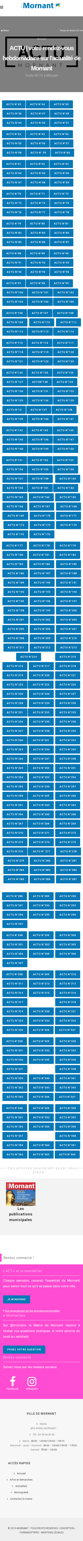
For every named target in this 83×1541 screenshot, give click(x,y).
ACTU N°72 (61, 193)
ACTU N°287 (68, 879)
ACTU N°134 (40, 400)
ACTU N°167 (41, 506)
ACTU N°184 (41, 564)
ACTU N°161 (40, 488)
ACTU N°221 (67, 675)
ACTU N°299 (41, 935)
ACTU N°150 (65, 449)
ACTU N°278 (68, 851)
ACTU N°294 (15, 914)
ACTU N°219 (15, 675)
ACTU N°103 (15, 301)
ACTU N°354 (15, 1126)
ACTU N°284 (68, 870)
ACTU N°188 (68, 573)
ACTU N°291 (15, 905)
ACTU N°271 (41, 833)
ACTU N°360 (41, 1145)
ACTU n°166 (15, 506)
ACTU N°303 (67, 944)
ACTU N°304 (15, 953)
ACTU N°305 (41, 953)
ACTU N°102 (65, 292)
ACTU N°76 (14, 212)
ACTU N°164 (41, 497)
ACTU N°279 (16, 860)
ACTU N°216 (15, 666)
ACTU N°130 (15, 391)
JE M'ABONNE (16, 1299)
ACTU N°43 (13, 104)
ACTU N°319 (15, 1011)
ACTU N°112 (15, 331)
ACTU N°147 (65, 439)
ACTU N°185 (68, 564)
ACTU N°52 (13, 134)
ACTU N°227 (67, 694)
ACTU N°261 (15, 805)
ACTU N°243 (15, 749)
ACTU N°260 (67, 795)
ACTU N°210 (68, 638)
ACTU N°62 (37, 164)
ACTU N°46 (14, 113)
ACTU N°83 (37, 233)
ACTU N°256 (41, 786)
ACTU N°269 (67, 823)
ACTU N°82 (14, 233)
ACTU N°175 (15, 534)
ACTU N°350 (67, 1108)
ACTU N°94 (14, 272)
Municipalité (21, 1492)
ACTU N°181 (41, 554)
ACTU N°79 (13, 223)
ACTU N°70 (13, 193)
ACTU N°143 (40, 430)
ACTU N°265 (41, 814)
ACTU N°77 (37, 212)
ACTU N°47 (37, 113)
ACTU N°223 (40, 684)
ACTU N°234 (15, 721)
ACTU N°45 (61, 104)
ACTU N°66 (61, 173)
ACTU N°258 (15, 795)
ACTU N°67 (14, 182)
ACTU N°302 (41, 944)
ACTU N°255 (15, 786)
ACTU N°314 (15, 993)
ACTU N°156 (65, 469)
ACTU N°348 (14, 1108)
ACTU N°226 (41, 694)
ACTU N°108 (65, 313)
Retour (6, 30)
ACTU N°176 (42, 534)
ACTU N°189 (16, 582)
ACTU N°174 (68, 525)
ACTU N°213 (68, 647)
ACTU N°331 (15, 1050)
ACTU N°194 (68, 592)
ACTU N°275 (67, 842)
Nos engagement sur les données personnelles (32, 1310)
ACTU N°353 (67, 1117)
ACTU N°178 (41, 545)
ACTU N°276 (15, 851)
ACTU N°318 (67, 1002)
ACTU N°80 (37, 223)
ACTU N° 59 (38, 152)
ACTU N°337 (15, 1069)
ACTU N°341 (67, 1078)
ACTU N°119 (40, 352)
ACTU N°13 (14, 409)
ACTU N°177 (14, 545)
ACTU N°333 (67, 1050)
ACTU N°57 (61, 143)
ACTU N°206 (42, 629)
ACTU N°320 (41, 1011)
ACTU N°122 (40, 361)
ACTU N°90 (61, 253)
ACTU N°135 (65, 400)
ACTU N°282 (16, 870)
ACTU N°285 (16, 879)
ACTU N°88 (13, 253)
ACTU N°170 (42, 515)
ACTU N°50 (37, 122)
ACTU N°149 (40, 449)
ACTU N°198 (16, 610)
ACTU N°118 (15, 352)
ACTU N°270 (15, 833)
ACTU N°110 (41, 322)
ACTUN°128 (40, 382)
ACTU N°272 (67, 833)
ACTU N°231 (15, 712)
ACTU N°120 (65, 352)
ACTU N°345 (15, 1097)
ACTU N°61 (13, 164)
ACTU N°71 (37, 193)
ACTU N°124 (14, 372)
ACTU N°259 (40, 795)
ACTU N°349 (41, 1108)
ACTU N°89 (37, 253)
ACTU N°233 (67, 712)
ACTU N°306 (67, 953)
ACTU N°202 (42, 619)
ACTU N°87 (61, 242)
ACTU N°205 (15, 629)
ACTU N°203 (68, 619)
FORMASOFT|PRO (29, 1532)
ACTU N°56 (37, 143)
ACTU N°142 (14, 430)
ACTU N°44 (37, 104)
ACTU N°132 (65, 391)
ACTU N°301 (15, 944)
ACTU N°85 (14, 242)
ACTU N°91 (14, 262)
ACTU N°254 (67, 777)
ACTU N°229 (41, 703)
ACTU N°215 (67, 656)
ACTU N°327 (67, 1030)
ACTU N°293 (67, 905)
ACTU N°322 (15, 1020)
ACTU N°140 (40, 419)
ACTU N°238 (41, 731)
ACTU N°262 (41, 805)
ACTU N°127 (15, 382)
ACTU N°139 (15, 419)
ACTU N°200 (68, 610)
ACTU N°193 (42, 592)
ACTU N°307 (15, 963)
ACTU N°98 (37, 283)
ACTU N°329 (41, 1041)
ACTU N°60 (62, 152)
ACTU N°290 (67, 896)
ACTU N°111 (68, 322)
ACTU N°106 (14, 313)
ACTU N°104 (40, 301)
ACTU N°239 (67, 731)
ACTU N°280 (42, 860)
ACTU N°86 (37, 242)
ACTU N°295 (41, 914)
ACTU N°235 (41, 721)
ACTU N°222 (15, 684)
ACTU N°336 (67, 1059)
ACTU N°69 (61, 182)
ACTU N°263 (67, 805)
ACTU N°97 (13, 283)
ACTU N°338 (67, 1069)
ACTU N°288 (14, 896)
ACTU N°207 (68, 629)
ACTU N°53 (37, 134)
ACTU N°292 (41, 905)
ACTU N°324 (67, 1020)
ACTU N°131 (40, 391)
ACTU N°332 (41, 1050)
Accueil (41, 38)
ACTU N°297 (15, 924)
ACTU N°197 (68, 601)
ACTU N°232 (40, 712)
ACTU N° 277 (41, 851)
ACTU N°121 (15, 361)
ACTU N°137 (38, 409)
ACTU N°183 (15, 564)
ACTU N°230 (67, 703)
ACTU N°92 (37, 262)
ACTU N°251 (67, 768)
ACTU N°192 (16, 592)
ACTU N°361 (67, 1145)
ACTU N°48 (61, 113)
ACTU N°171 (68, 515)
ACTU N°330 (67, 1041)
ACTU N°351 (15, 1117)
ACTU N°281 (68, 860)
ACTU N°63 (61, 164)
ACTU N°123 (65, 361)
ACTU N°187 (42, 573)
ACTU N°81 (61, 223)
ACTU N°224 (67, 684)
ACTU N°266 (67, 814)
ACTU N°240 (15, 740)
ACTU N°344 (67, 1087)
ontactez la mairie (22, 1498)
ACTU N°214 (28, 656)
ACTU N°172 (16, 525)
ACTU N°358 (67, 1136)
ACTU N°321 (67, 1011)
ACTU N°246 (15, 758)
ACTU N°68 (37, 182)
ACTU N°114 (65, 331)
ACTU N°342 (15, 1087)
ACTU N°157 (15, 478)
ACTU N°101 (40, 292)
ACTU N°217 (41, 666)
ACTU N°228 (15, 703)
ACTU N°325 (15, 1030)
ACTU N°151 (14, 460)
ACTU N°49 (14, 122)
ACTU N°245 (67, 749)
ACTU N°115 (14, 343)
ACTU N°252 (15, 777)
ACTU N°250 (40, 768)
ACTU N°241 (40, 740)
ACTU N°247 (41, 758)
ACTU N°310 (67, 974)
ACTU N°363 (41, 1154)
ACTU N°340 (41, 1078)
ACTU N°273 (15, 842)
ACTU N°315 (41, 993)
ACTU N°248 (67, 758)
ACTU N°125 (40, 372)
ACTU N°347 (67, 1097)
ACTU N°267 (15, 823)
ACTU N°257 (67, 786)
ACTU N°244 (41, 749)
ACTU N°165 (67, 497)
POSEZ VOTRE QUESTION (24, 1349)
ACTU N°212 (42, 647)
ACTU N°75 (61, 203)
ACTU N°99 (61, 283)
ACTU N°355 (41, 1126)
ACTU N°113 (40, 331)
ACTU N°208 (16, 638)
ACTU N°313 (67, 983)
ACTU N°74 (37, 203)
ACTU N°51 (61, 122)
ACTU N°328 (14, 1041)
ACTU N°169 (15, 515)
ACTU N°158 (40, 478)
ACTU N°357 (15, 1136)
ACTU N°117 (65, 343)
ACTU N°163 (15, 497)
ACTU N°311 (15, 983)
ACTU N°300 (67, 935)
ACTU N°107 (40, 313)
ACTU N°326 (41, 1030)
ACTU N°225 (15, 694)
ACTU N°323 (41, 1020)
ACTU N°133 (15, 400)
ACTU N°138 (64, 409)
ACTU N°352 (41, 1117)
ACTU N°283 (42, 870)
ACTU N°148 (15, 449)
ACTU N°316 (67, 993)
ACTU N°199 (42, 610)
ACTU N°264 (15, 814)
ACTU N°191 (68, 582)
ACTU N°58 (14, 152)
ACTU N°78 (61, 212)
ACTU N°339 (15, 1078)
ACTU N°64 (14, 173)
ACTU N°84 (61, 233)
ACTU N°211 (16, 647)
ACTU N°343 (41, 1087)
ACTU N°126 (65, 372)
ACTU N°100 (15, 292)
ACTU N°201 (16, 619)
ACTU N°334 (15, 1059)
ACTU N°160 (15, 488)
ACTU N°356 (67, 1126)
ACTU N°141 (65, 419)
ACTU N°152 (40, 460)
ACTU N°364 (67, 1154)
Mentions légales (52, 1532)
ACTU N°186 (15, 573)
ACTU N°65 (37, 173)
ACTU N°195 (15, 601)
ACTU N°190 (42, 582)
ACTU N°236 (67, 721)
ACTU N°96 (61, 272)
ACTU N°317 (15, 1002)
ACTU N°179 (67, 545)
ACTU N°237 (15, 731)
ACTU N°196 (42, 601)
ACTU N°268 (40, 823)
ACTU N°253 (41, 777)
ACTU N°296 (67, 914)
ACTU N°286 (42, 879)
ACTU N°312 (41, 983)
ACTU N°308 (14, 974)
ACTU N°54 (61, 134)
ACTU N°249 (15, 768)
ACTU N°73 (14, 203)
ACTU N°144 (65, 430)
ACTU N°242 (67, 740)
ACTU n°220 (41, 675)
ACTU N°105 (65, 301)
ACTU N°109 (15, 322)
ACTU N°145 (15, 439)
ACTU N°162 (65, 488)
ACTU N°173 (42, 525)
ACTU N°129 (65, 382)
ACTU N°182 (67, 554)
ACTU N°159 (67, 478)
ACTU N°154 (15, 469)
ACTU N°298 (14, 935)
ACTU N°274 (41, 842)
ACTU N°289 (41, 896)
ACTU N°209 (42, 638)
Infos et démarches (21, 1479)
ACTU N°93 (61, 262)
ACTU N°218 (67, 666)
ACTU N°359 (15, 1145)
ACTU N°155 (40, 469)
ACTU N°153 (65, 460)
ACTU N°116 (40, 343)
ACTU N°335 (41, 1059)
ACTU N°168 (68, 506)
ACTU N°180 (15, 554)
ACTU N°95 (37, 272)
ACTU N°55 (14, 143)
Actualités (21, 1486)
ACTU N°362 (15, 1154)
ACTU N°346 (41, 1097)
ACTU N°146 (40, 439)
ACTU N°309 (41, 974)
